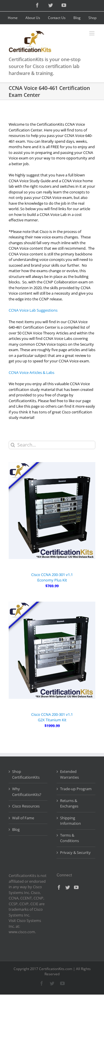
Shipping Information (70, 820)
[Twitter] (67, 887)
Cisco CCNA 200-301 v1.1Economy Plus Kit (52, 577)
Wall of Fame (23, 817)
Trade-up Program (76, 788)
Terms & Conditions (69, 838)
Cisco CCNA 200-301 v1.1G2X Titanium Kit (52, 717)
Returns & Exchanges (69, 803)
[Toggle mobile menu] (92, 33)
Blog (16, 829)
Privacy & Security (75, 852)
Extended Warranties (69, 774)
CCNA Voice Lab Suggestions (33, 310)
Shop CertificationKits (26, 774)
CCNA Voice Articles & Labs (31, 372)
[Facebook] (59, 887)
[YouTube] (76, 887)
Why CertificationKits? (26, 791)
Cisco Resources (26, 806)
